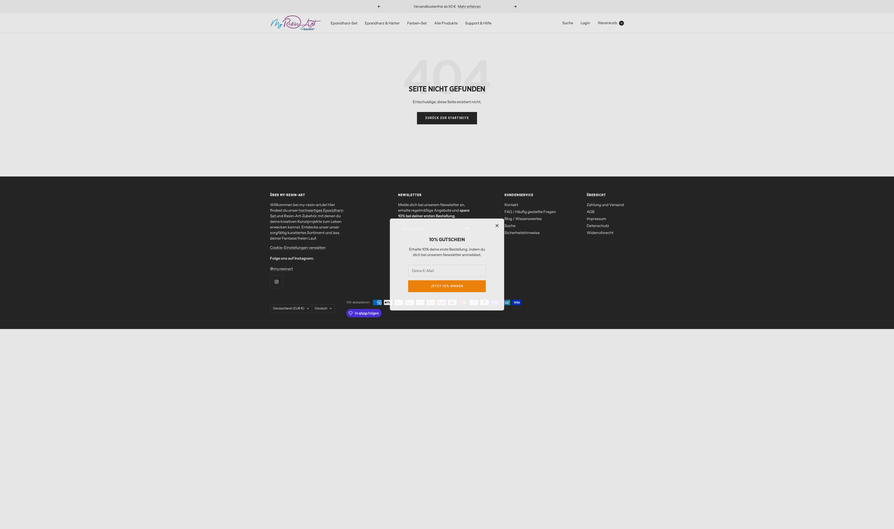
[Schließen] (498, 225)
